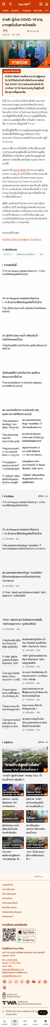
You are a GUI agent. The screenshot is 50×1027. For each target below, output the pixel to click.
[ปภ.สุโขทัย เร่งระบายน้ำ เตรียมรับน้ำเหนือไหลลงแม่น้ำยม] (25, 319)
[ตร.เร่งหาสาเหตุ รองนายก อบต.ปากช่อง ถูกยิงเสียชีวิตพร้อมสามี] (11, 438)
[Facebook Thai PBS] (4, 982)
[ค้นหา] (10, 4)
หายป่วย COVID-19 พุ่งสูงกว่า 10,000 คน (21, 239)
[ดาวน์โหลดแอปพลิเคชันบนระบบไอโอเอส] (26, 932)
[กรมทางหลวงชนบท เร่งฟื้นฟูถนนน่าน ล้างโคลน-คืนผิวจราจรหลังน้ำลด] (11, 693)
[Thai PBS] (24, 4)
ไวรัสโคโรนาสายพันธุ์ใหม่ (25, 254)
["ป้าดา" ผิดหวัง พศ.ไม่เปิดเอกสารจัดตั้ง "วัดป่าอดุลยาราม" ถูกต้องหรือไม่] (25, 604)
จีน (41, 254)
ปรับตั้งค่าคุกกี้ (7, 916)
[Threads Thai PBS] (22, 982)
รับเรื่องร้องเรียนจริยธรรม (12, 912)
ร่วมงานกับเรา (7, 898)
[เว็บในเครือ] (3, 4)
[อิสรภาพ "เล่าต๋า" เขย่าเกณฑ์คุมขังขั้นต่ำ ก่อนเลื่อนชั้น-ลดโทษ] (37, 790)
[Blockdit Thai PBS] (45, 982)
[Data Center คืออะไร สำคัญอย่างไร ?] (11, 710)
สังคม (5, 30)
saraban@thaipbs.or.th (11, 975)
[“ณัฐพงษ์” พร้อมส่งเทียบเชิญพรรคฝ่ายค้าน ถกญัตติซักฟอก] (11, 479)
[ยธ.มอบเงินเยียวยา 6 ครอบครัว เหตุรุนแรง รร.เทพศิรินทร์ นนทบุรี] (25, 394)
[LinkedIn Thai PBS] (4, 987)
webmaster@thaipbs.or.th (13, 969)
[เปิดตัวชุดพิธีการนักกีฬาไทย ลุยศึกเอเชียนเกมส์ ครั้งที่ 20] (25, 357)
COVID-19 (7, 254)
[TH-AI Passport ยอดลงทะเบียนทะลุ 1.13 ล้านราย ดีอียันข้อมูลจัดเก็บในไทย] (25, 282)
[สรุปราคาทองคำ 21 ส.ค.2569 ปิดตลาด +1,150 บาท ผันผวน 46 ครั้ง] (11, 452)
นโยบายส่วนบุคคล (9, 893)
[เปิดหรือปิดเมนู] (41, 4)
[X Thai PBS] (10, 982)
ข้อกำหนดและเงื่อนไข (10, 902)
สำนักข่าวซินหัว (19, 170)
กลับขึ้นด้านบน (38, 876)
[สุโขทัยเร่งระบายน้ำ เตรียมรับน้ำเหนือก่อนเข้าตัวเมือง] (13, 816)
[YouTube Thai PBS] (33, 982)
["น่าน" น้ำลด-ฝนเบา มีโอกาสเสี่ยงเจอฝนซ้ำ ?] (37, 843)
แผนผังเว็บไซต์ (7, 884)
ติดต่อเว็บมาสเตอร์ (9, 907)
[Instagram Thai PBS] (16, 982)
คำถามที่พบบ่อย (8, 889)
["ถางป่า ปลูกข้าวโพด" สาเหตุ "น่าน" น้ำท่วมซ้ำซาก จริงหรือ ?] (25, 759)
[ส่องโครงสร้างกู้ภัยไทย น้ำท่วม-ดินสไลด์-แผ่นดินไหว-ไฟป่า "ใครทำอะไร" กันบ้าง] (11, 644)
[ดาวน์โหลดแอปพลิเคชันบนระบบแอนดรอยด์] (26, 939)
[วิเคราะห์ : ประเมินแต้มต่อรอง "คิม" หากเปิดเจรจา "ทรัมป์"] (13, 790)
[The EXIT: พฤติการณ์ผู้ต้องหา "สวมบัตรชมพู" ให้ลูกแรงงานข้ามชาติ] (13, 843)
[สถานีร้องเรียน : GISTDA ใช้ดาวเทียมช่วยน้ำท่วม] (37, 816)
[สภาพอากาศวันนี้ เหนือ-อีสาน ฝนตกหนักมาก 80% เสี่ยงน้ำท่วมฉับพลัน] (11, 723)
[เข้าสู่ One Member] (46, 4)
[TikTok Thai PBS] (39, 982)
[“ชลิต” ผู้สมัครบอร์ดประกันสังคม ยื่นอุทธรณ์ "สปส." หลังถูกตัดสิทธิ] (11, 660)
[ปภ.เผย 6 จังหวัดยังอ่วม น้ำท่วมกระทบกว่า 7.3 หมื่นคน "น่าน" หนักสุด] (11, 677)
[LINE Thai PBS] (28, 982)
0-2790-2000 (12, 959)
